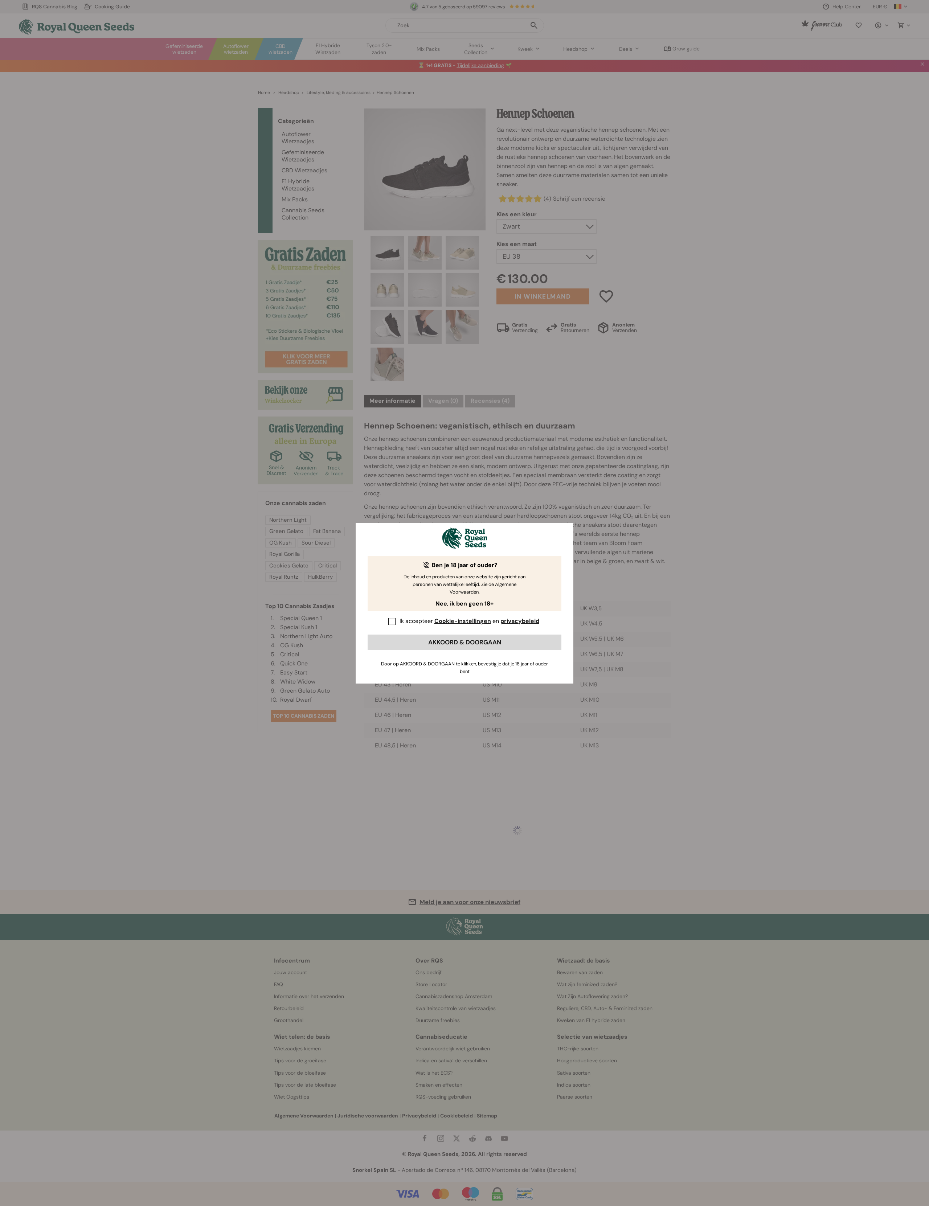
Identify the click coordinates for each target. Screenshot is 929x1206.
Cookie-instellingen (462, 621)
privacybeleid (519, 621)
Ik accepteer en (469, 621)
